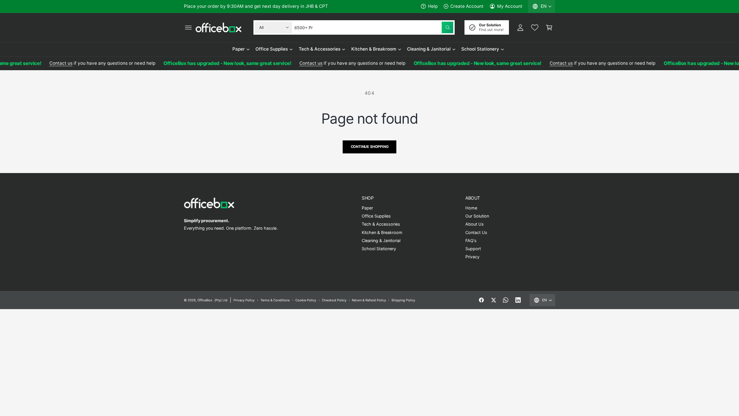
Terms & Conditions (275, 300)
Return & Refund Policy (369, 300)
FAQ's (471, 240)
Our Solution (477, 215)
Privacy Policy (244, 300)
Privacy (472, 256)
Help (433, 6)
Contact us (56, 63)
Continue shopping (370, 146)
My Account (509, 6)
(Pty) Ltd (220, 300)
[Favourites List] (534, 27)
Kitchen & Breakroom (373, 49)
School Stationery (480, 49)
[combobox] (374, 27)
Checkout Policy (334, 300)
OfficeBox (204, 300)
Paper (238, 49)
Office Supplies (271, 49)
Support (473, 248)
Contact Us (476, 232)
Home (471, 207)
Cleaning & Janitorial (428, 49)
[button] (188, 27)
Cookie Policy (305, 300)
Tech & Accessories (319, 49)
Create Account (467, 6)
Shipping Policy (403, 300)
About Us (474, 224)
